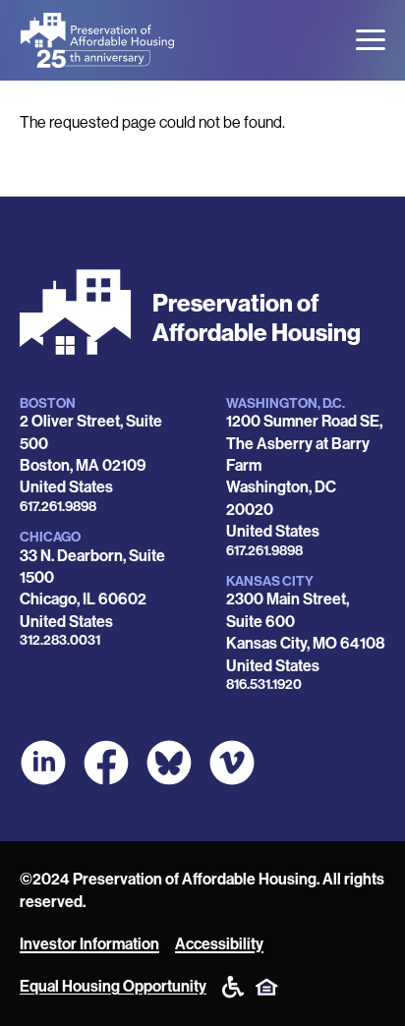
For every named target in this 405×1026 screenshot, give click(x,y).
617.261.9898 (58, 506)
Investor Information (89, 944)
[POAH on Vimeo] (232, 762)
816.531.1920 (264, 684)
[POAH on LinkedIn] (43, 762)
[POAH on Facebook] (106, 762)
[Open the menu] (370, 39)
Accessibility (219, 944)
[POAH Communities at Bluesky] (169, 762)
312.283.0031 (60, 640)
